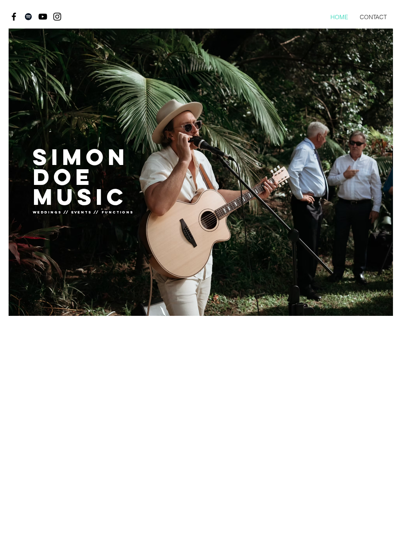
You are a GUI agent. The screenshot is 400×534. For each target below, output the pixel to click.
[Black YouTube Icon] (43, 16)
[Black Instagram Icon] (57, 16)
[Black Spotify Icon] (28, 16)
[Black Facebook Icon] (14, 16)
